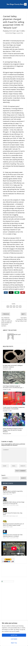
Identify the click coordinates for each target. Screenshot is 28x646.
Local (18, 33)
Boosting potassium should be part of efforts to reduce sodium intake (13, 524)
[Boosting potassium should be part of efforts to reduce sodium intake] (5, 521)
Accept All (14, 635)
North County (15, 505)
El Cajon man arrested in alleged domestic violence (12, 366)
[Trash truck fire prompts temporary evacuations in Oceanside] (14, 398)
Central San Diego (10, 33)
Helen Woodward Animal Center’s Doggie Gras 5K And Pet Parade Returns (13, 430)
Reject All (14, 643)
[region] (14, 633)
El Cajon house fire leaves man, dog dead (12, 513)
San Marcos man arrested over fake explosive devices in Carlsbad (12, 535)
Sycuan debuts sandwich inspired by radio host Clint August (13, 491)
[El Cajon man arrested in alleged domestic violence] (14, 356)
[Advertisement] (14, 571)
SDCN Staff (12, 31)
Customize (14, 639)
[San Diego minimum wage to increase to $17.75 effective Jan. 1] (14, 377)
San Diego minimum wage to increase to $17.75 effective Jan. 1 (13, 386)
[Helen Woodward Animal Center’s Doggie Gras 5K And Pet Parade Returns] (14, 419)
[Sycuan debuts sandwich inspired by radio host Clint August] (5, 488)
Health (11, 527)
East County (12, 516)
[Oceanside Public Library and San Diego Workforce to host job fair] (5, 499)
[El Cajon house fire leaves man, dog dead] (5, 510)
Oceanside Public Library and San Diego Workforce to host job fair (13, 502)
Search (3, 475)
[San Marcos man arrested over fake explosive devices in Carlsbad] (5, 532)
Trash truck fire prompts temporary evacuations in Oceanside (14, 408)
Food (11, 494)
